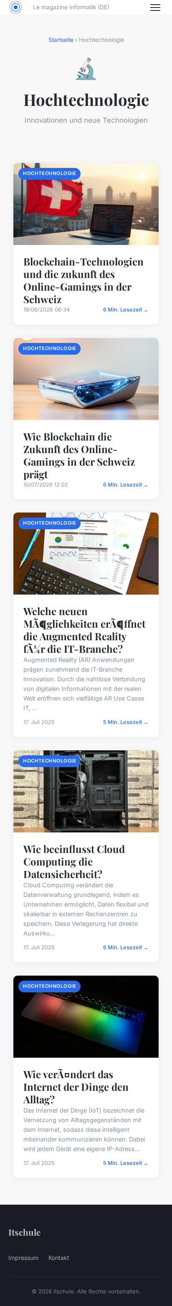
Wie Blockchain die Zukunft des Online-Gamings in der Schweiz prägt (79, 455)
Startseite (60, 39)
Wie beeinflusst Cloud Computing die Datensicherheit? (74, 861)
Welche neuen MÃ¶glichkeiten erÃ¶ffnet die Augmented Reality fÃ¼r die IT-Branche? (84, 629)
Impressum (23, 1257)
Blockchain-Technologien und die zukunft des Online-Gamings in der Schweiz (83, 280)
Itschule (24, 1232)
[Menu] (155, 7)
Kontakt (58, 1257)
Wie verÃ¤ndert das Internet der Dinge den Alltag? (76, 1086)
